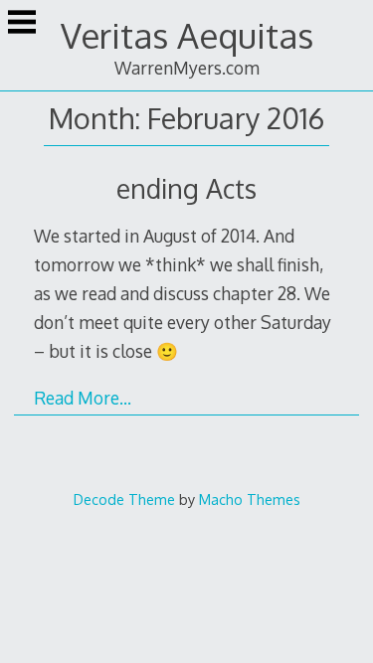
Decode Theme (124, 499)
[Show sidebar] (22, 24)
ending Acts (186, 188)
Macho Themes (249, 499)
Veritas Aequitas (187, 35)
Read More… (82, 398)
